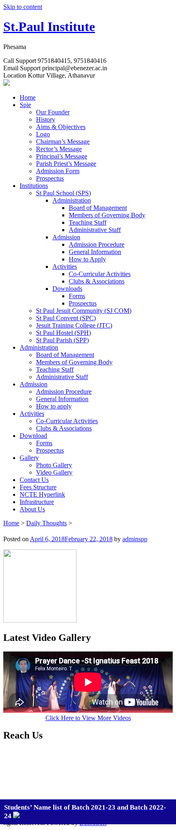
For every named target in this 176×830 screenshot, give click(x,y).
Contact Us (34, 479)
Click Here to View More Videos (88, 717)
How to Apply (87, 259)
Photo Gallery (54, 465)
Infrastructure (37, 501)
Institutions (34, 185)
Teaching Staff (87, 222)
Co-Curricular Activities (100, 273)
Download (33, 435)
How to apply (54, 406)
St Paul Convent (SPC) (66, 318)
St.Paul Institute (49, 26)
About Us (32, 509)
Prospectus (50, 178)
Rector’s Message (59, 148)
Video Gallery (54, 472)
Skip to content (22, 6)
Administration (71, 200)
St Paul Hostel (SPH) (63, 332)
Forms (77, 295)
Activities (64, 266)
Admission (66, 237)
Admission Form (57, 170)
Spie (25, 104)
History (45, 119)
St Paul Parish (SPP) (62, 340)
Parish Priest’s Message (66, 163)
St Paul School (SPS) (63, 193)
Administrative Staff (95, 229)
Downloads (67, 288)
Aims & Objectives (61, 126)
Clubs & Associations (96, 281)
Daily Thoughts (46, 523)
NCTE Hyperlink (42, 494)
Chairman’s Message (63, 141)
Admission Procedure (96, 244)
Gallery (29, 457)
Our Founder (53, 112)
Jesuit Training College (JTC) (74, 325)
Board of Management (98, 207)
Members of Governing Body (107, 215)
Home (28, 97)
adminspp (134, 538)
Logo (43, 134)
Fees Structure (38, 487)
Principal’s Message (61, 156)
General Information (95, 251)
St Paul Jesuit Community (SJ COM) (83, 310)
